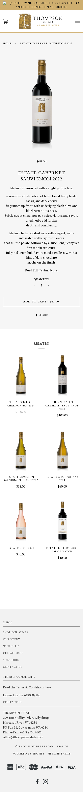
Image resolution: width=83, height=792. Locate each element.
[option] (41, 103)
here (48, 687)
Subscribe (11, 660)
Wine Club (11, 646)
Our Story (11, 639)
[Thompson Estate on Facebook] (37, 782)
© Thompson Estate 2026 (34, 746)
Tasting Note (48, 270)
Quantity (41, 279)
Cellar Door (13, 653)
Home (7, 43)
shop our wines (15, 632)
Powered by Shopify (28, 753)
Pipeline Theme (59, 753)
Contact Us (12, 667)
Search (62, 746)
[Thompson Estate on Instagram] (45, 782)
